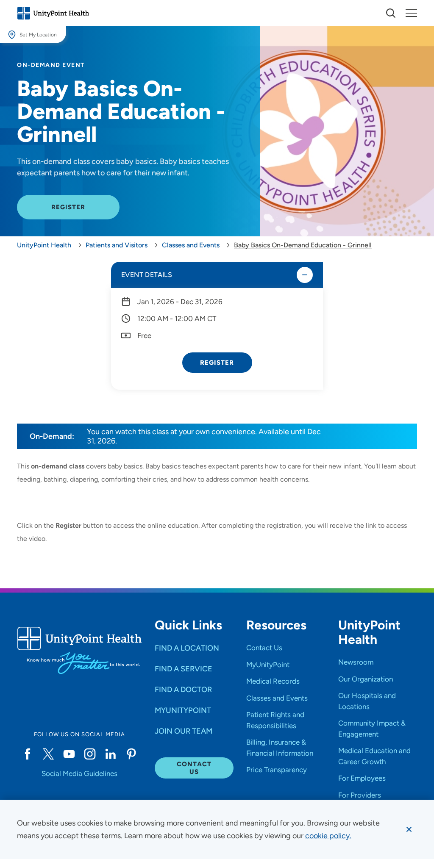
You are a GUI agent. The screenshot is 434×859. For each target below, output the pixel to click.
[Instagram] (89, 754)
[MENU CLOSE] (411, 13)
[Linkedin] (110, 754)
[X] (48, 754)
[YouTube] (68, 754)
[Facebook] (27, 754)
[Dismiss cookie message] (409, 829)
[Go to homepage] (53, 13)
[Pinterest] (131, 754)
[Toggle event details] (305, 275)
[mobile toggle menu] (390, 13)
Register (217, 362)
